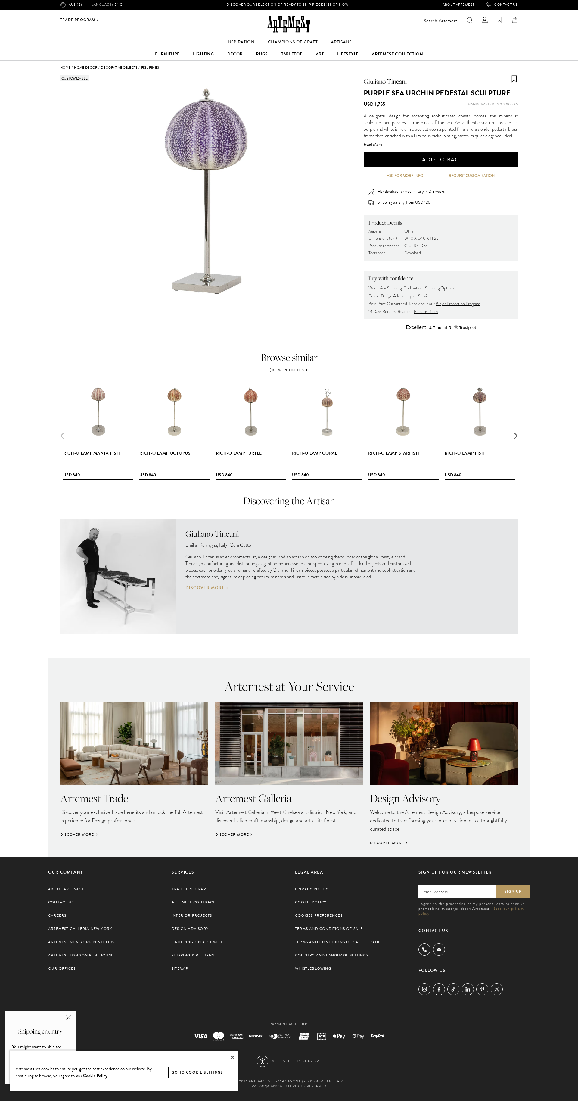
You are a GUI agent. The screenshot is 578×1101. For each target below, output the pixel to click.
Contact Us (506, 4)
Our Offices (62, 968)
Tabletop (292, 54)
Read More (373, 145)
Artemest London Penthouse (80, 955)
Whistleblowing (313, 968)
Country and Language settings (331, 955)
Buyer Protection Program (458, 304)
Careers (57, 915)
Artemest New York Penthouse (82, 942)
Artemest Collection (397, 54)
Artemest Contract (193, 902)
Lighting (203, 54)
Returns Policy (426, 311)
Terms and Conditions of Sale (329, 928)
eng (107, 4)
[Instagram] (424, 989)
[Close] (232, 1057)
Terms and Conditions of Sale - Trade (338, 942)
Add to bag (440, 159)
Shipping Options (439, 288)
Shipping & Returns (193, 955)
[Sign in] (485, 20)
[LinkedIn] (468, 989)
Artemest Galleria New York (80, 928)
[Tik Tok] (453, 989)
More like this (291, 370)
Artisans (341, 42)
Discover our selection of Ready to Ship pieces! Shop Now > (289, 4)
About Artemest (458, 4)
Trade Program (77, 19)
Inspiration (240, 42)
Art (320, 54)
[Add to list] (514, 79)
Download (412, 253)
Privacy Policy (311, 889)
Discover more (205, 588)
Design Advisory (190, 928)
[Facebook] (439, 989)
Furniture (167, 54)
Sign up (513, 891)
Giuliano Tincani (385, 81)
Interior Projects (192, 915)
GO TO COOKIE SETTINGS (197, 1072)
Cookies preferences (319, 915)
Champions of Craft (293, 42)
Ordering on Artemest (197, 942)
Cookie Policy (311, 902)
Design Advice (393, 296)
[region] (124, 1070)
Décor (235, 54)
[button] (516, 435)
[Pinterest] (482, 989)
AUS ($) (75, 4)
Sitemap (180, 968)
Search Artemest (440, 20)
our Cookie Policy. (92, 1075)
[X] (496, 989)
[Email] (439, 949)
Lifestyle (348, 54)
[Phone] (424, 949)
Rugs (262, 54)
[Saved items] (500, 20)
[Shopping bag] (515, 20)
